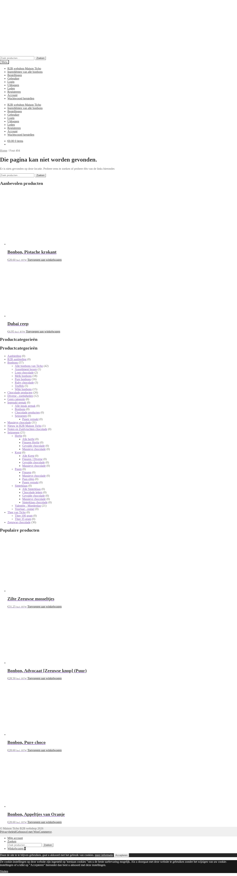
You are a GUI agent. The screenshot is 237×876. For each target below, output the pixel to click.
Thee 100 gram (24, 515)
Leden (11, 88)
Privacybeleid (8, 831)
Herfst (18, 435)
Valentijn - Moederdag (28, 505)
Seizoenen (21, 415)
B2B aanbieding (16, 359)
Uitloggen (13, 85)
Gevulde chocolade (33, 445)
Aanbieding (14, 355)
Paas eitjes (28, 479)
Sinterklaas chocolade (35, 502)
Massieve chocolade (19, 422)
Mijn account (15, 838)
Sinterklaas (21, 485)
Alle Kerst (28, 455)
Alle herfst (28, 439)
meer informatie (104, 855)
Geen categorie (16, 399)
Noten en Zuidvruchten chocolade (27, 429)
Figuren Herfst (30, 442)
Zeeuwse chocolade (19, 522)
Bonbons (12, 362)
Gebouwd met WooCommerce (34, 831)
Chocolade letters (32, 492)
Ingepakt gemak (16, 402)
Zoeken (40, 58)
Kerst (18, 452)
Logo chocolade (24, 372)
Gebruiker (13, 78)
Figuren (26, 472)
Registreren (14, 91)
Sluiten (4, 871)
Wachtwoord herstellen (20, 98)
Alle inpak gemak (25, 405)
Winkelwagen (16, 848)
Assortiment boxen (26, 369)
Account (12, 95)
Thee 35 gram (23, 519)
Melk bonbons (23, 375)
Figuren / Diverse (32, 459)
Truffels (19, 385)
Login (10, 81)
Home (3, 150)
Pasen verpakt (30, 419)
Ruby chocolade (24, 382)
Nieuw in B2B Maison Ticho (24, 425)
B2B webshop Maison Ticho (24, 68)
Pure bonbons (23, 379)
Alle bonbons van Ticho (29, 365)
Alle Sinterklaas (31, 489)
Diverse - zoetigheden (20, 395)
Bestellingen (14, 75)
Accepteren (121, 855)
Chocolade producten (19, 392)
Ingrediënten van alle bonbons (25, 71)
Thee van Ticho (16, 512)
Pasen (18, 469)
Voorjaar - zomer (24, 509)
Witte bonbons (23, 389)
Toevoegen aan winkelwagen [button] (44, 259)
